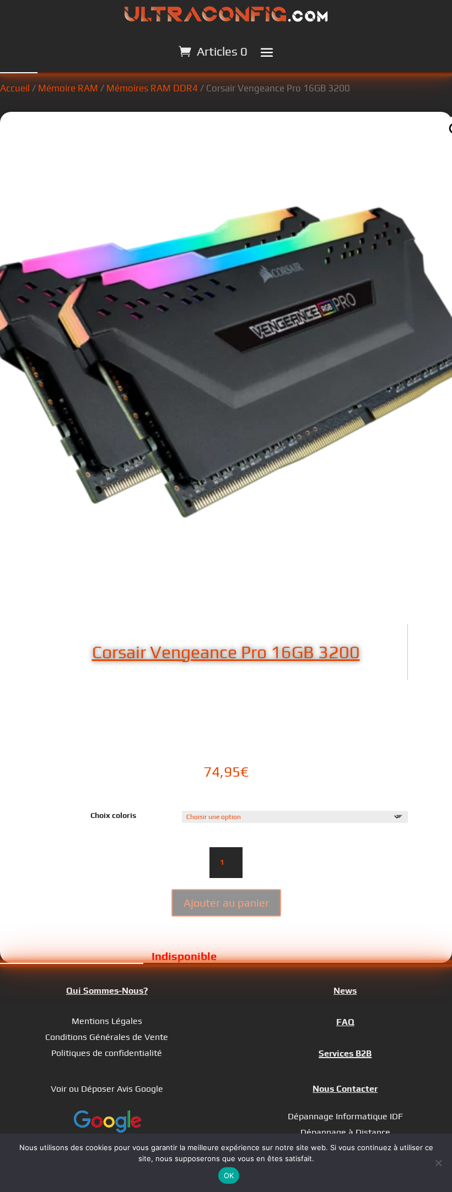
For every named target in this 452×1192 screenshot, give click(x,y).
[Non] (438, 1162)
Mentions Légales (107, 1021)
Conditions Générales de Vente (106, 1037)
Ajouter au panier (226, 902)
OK (229, 1175)
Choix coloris (113, 815)
